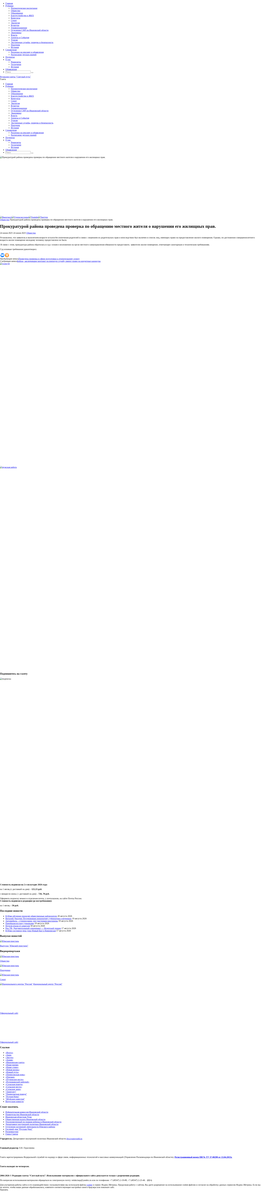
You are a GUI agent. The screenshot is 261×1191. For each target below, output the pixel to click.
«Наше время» (12, 1065)
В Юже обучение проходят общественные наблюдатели (31, 916)
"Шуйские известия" (15, 1099)
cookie (89, 1185)
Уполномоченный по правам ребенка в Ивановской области (33, 1122)
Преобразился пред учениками (19, 923)
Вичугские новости (14, 1101)
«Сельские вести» (13, 1087)
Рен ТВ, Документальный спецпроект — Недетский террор (33, 928)
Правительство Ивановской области (22, 1114)
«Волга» (9, 1052)
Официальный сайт (9, 1013)
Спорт (3, 979)
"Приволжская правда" (16, 1094)
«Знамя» (9, 1060)
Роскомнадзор (11, 1131)
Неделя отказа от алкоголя (17, 926)
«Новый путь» (12, 1072)
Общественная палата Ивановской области (25, 1119)
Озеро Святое (11, 1134)
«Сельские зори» (13, 1089)
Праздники (5, 970)
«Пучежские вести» (14, 1079)
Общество (4, 220)
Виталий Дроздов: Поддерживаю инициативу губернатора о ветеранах (38, 918)
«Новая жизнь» (12, 1070)
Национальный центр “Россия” (47, 984)
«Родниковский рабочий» (17, 1082)
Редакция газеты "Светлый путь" (15, 77)
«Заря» (8, 1055)
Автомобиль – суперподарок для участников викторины (31, 921)
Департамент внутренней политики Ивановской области (31, 1124)
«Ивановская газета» (15, 1062)
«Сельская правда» (14, 1084)
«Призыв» (10, 1077)
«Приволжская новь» (15, 1074)
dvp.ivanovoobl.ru (74, 1139)
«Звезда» (9, 1057)
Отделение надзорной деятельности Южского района (30, 1127)
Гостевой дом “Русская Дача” (18, 1129)
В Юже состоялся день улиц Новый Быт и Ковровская (30, 931)
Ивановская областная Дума (18, 1117)
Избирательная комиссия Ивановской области (26, 1112)
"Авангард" (10, 1092)
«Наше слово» (12, 1067)
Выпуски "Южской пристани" (14, 946)
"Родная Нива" (12, 1096)
